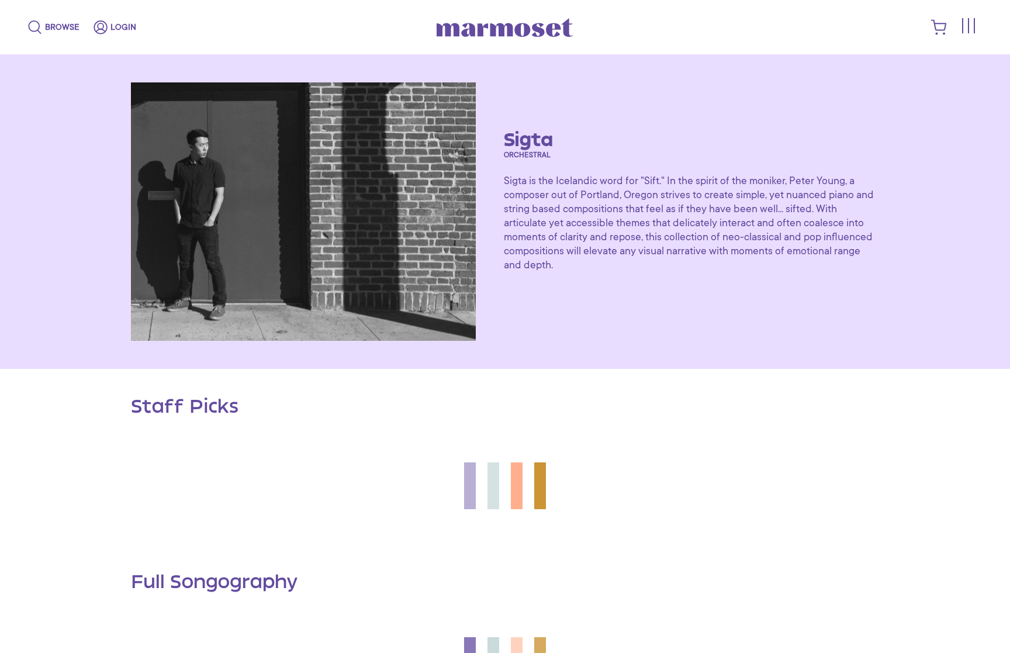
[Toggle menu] (968, 26)
